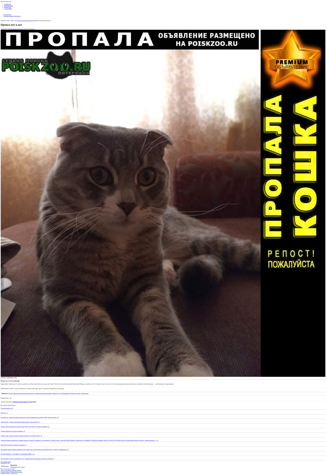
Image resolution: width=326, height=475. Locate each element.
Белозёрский (84, 393)
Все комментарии (6, 462)
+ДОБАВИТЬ (8, 9)
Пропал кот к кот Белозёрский (61, 393)
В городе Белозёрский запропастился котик (21, 393)
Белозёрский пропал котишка (42, 393)
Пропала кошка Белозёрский (26, 20)
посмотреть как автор (17, 29)
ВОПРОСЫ (7, 7)
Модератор (13, 465)
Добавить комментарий (19, 402)
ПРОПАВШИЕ (8, 6)
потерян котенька (75, 393)
